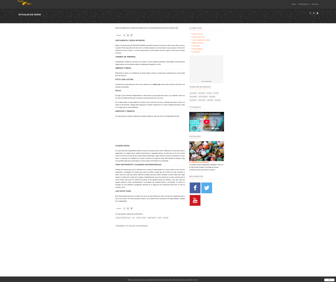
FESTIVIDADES (303, 4)
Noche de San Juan (198, 37)
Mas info (195, 280)
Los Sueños (196, 52)
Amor (133, 217)
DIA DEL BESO (193, 100)
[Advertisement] (150, 131)
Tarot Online (196, 46)
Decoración (165, 217)
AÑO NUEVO (210, 100)
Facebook (124, 35)
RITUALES (315, 4)
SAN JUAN (209, 93)
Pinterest (131, 35)
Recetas (159, 217)
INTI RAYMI (215, 93)
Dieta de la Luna (197, 34)
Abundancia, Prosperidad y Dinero (123, 217)
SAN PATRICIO (201, 93)
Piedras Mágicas (197, 49)
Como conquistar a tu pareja (201, 40)
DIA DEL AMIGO (193, 96)
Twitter (128, 35)
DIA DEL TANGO (201, 100)
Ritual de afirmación (152, 217)
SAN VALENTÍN (193, 93)
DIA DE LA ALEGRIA (203, 96)
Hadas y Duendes (198, 43)
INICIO (294, 4)
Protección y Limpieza (141, 217)
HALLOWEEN (212, 96)
